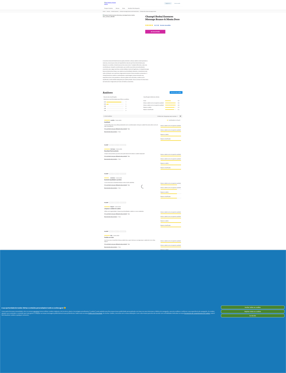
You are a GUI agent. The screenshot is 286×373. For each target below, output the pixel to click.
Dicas (123, 8)
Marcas (117, 8)
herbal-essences (114, 11)
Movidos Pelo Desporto (134, 8)
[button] (168, 3)
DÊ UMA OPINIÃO (155, 31)
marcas (108, 11)
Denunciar (122, 145)
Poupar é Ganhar (108, 8)
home (104, 11)
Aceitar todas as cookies (253, 307)
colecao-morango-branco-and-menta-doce (129, 11)
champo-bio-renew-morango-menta (148, 11)
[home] (110, 3)
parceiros (36, 311)
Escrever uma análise (165, 25)
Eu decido (253, 316)
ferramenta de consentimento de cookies (197, 313)
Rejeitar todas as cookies (253, 311)
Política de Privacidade (95, 313)
